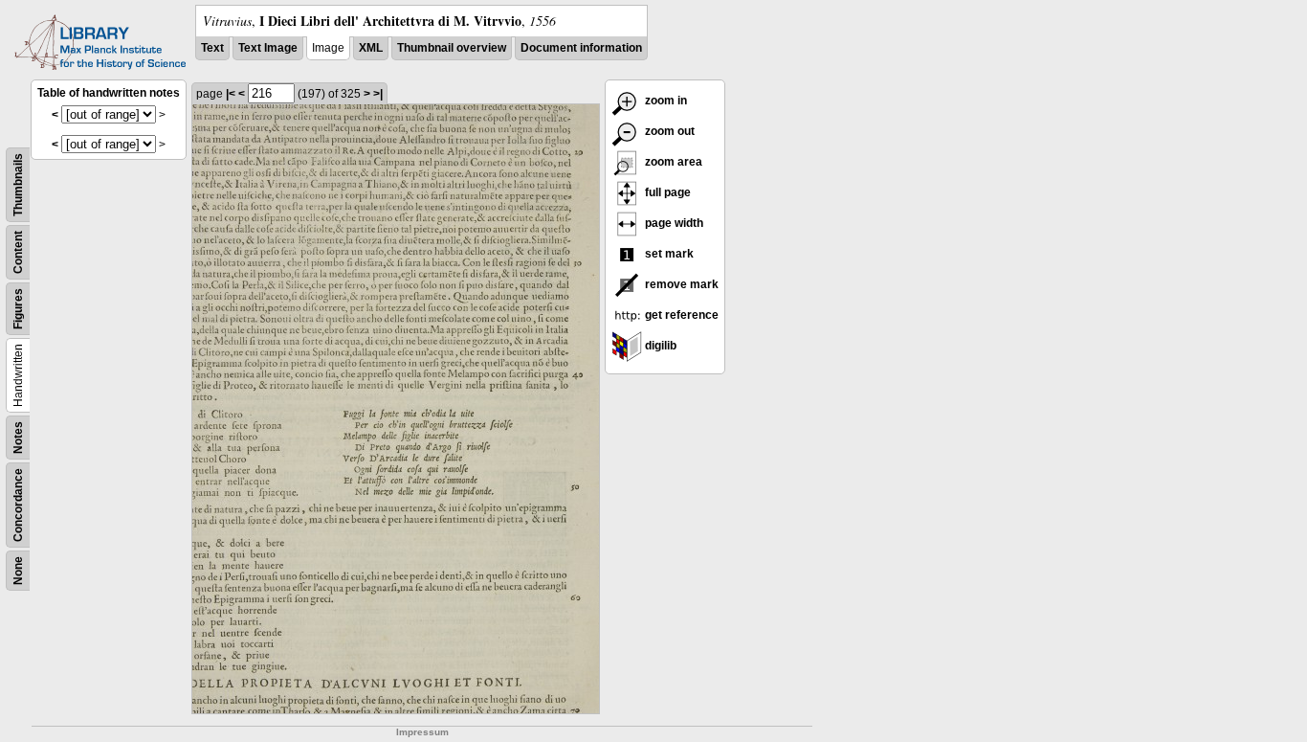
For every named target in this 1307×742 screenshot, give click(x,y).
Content (18, 252)
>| (378, 94)
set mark (668, 253)
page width (672, 223)
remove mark (680, 284)
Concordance (18, 505)
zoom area (672, 162)
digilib (659, 345)
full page (666, 192)
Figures (18, 308)
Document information (581, 48)
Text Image (268, 48)
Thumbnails (18, 184)
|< (230, 94)
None (18, 570)
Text (212, 48)
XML (371, 48)
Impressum (422, 732)
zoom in (664, 100)
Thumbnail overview (451, 48)
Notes (18, 437)
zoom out (668, 131)
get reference (680, 315)
